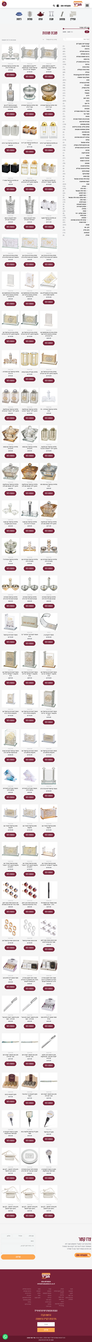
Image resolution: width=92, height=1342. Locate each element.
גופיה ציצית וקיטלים (83, 69)
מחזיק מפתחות (84, 124)
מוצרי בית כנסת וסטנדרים (81, 111)
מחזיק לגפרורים (81, 206)
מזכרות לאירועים (84, 121)
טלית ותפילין (85, 88)
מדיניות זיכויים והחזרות (69, 1298)
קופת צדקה (85, 174)
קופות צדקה (85, 171)
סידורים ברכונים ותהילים (82, 147)
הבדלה (87, 72)
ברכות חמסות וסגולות (82, 56)
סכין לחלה (83, 215)
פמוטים (87, 163)
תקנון (71, 1293)
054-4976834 (66, 6)
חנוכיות (38, 1291)
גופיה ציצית (85, 67)
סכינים (87, 150)
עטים (87, 155)
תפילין (73, 19)
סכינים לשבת (85, 153)
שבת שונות (82, 222)
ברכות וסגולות (85, 54)
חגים (41, 19)
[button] (87, 5)
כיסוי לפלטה (82, 193)
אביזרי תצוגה (85, 46)
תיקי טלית (86, 230)
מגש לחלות (82, 202)
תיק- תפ (86, 227)
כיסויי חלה (83, 200)
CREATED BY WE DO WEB (46, 1340)
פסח (39, 1295)
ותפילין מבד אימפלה (83, 77)
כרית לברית (86, 106)
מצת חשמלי (85, 135)
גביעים (87, 64)
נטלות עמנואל (85, 142)
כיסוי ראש (86, 98)
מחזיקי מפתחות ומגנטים (82, 129)
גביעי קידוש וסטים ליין (82, 62)
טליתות (87, 90)
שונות (87, 225)
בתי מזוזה (86, 59)
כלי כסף (87, 103)
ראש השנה (37, 1297)
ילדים (87, 95)
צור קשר (70, 1295)
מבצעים (87, 108)
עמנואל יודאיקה (84, 158)
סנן (87, 31)
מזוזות (62, 19)
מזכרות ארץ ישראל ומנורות (81, 119)
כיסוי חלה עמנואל (81, 191)
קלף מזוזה (86, 176)
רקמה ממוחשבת (84, 181)
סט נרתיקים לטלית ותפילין (81, 145)
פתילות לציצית (85, 166)
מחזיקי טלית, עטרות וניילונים (80, 127)
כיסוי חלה (83, 188)
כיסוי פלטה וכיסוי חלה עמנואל (77, 197)
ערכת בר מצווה (84, 161)
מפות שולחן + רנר (80, 213)
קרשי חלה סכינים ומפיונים (78, 220)
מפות (84, 211)
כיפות (19, 19)
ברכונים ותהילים (84, 51)
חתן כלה (86, 85)
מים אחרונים (85, 132)
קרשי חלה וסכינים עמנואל (81, 179)
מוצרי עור (86, 114)
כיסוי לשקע (82, 195)
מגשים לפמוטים (81, 204)
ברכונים (87, 49)
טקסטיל (87, 93)
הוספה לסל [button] (49, 76)
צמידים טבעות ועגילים (82, 168)
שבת (51, 19)
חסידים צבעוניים (84, 82)
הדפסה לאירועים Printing (81, 75)
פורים (39, 1293)
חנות (71, 1289)
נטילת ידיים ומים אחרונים (82, 137)
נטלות (29, 19)
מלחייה (84, 209)
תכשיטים (86, 232)
